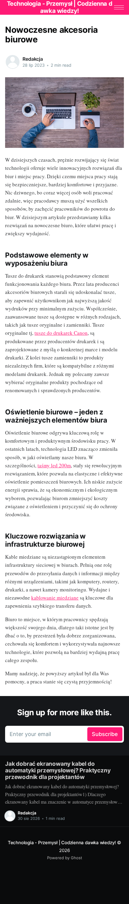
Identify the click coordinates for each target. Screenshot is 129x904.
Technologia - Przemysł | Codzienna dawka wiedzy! (62, 842)
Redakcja (32, 59)
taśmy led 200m (54, 465)
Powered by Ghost (64, 857)
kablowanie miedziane (55, 597)
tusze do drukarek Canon (61, 332)
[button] (119, 7)
